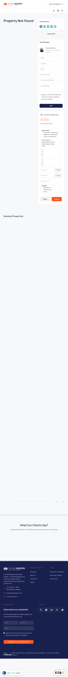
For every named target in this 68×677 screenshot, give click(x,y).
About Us (33, 575)
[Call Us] (58, 11)
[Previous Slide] (57, 501)
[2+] (51, 152)
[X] (44, 26)
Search (56, 199)
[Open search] (54, 11)
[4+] (51, 156)
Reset (45, 199)
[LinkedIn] (52, 610)
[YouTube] (62, 610)
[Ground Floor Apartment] (51, 133)
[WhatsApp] (48, 26)
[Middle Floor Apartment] (51, 134)
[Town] (51, 192)
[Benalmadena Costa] (51, 142)
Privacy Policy (54, 579)
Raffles (32, 582)
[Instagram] (46, 610)
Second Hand (44, 119)
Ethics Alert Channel (56, 575)
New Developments (46, 124)
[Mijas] (51, 146)
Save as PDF (51, 34)
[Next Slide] (62, 501)
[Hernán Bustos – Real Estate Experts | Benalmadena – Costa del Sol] (13, 4)
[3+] (51, 154)
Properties (33, 572)
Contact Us (33, 579)
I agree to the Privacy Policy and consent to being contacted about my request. (51, 97)
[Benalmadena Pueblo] (51, 144)
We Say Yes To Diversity (57, 572)
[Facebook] (41, 26)
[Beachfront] (51, 188)
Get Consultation (54, 4)
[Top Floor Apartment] (51, 136)
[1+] (51, 150)
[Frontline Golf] (51, 190)
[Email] (55, 26)
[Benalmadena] (51, 140)
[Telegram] (51, 26)
